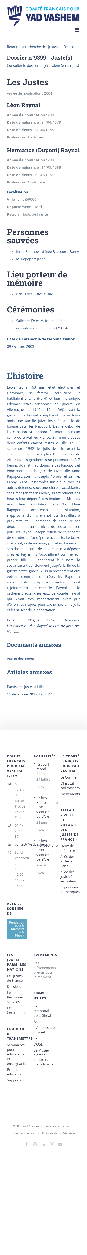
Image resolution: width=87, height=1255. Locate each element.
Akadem (40, 1021)
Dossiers (14, 986)
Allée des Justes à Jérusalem (68, 876)
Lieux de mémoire (67, 848)
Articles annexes (29, 672)
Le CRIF (39, 1038)
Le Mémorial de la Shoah (43, 1011)
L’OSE (38, 1044)
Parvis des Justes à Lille (25, 686)
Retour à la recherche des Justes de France (40, 46)
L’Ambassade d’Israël (43, 1029)
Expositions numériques (70, 889)
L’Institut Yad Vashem (70, 785)
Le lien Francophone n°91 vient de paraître (43, 807)
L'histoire (25, 375)
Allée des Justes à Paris (67, 861)
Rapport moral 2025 (42, 769)
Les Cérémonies (16, 1010)
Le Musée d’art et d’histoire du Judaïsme (43, 1057)
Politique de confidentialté (59, 1133)
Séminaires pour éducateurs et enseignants (16, 1054)
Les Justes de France (15, 978)
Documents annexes (34, 644)
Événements (70, 794)
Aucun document (20, 658)
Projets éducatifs (14, 1071)
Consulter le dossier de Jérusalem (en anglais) (43, 65)
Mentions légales (25, 1133)
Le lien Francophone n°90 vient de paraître (43, 850)
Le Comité (68, 777)
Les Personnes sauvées (15, 997)
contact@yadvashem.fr (21, 844)
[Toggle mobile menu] (77, 29)
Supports (14, 1080)
